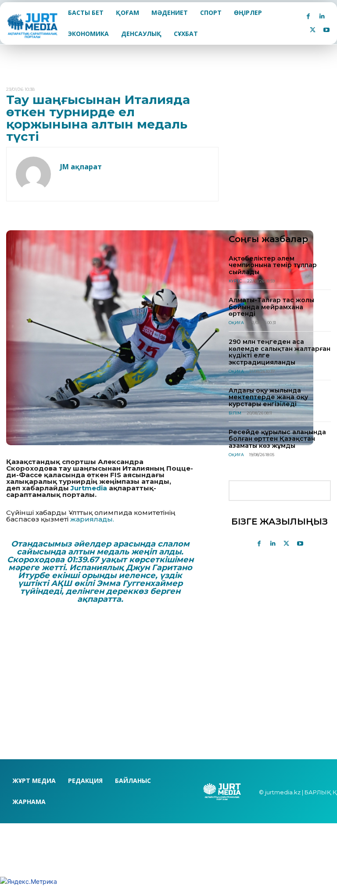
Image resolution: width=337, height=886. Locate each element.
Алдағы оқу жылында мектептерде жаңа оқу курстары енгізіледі (268, 397)
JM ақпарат (81, 166)
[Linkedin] (321, 16)
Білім (235, 413)
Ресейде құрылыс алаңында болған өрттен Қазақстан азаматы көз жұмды (277, 439)
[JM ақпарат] (33, 174)
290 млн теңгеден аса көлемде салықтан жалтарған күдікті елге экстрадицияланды (279, 352)
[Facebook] (308, 16)
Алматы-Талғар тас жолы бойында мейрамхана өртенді (271, 307)
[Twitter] (312, 30)
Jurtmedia (89, 488)
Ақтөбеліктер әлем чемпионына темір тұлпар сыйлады (273, 265)
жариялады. (92, 519)
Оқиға (236, 322)
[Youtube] (326, 30)
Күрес (235, 281)
